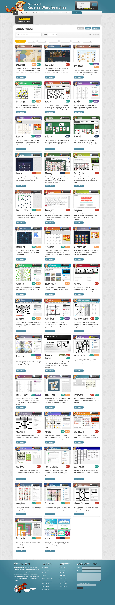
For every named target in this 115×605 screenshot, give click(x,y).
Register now (87, 8)
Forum (60, 12)
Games (68, 12)
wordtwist (24, 574)
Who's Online (46, 573)
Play (22, 12)
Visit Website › (21, 77)
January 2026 (63, 583)
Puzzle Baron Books (48, 578)
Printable (88, 41)
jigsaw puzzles (29, 571)
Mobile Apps (96, 28)
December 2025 (64, 586)
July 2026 (62, 567)
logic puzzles (23, 573)
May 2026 (62, 573)
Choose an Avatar (47, 581)
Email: (78, 570)
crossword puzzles (19, 576)
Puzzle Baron (19, 567)
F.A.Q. (28, 12)
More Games (46, 586)
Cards (77, 41)
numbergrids (17, 574)
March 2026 (63, 578)
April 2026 (62, 575)
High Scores (36, 12)
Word (32, 41)
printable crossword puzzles (26, 578)
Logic (43, 41)
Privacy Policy (46, 589)
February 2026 (63, 581)
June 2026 (62, 570)
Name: (78, 567)
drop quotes (31, 573)
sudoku (34, 574)
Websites (80, 28)
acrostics (16, 573)
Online (53, 12)
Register (45, 12)
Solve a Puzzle (46, 567)
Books (88, 28)
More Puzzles (76, 12)
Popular (21, 41)
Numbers (65, 41)
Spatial (54, 41)
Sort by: (45, 34)
